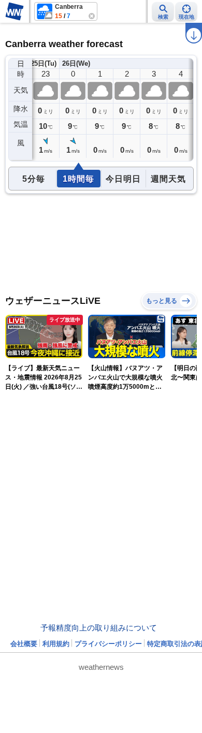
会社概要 (23, 644)
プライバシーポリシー (108, 644)
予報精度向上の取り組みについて (98, 627)
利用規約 (55, 644)
